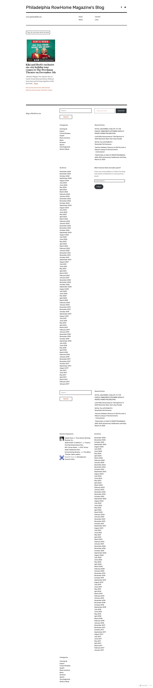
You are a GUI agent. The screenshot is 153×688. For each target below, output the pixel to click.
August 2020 (64, 289)
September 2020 (66, 287)
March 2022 (64, 246)
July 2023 (63, 210)
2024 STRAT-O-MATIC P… (73, 443)
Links (96, 20)
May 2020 (63, 296)
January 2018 (64, 357)
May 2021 (63, 269)
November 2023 (65, 201)
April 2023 (63, 217)
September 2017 (65, 366)
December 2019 (65, 307)
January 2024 (65, 196)
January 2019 (64, 332)
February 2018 (65, 354)
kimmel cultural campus (33, 90)
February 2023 (65, 221)
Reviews (63, 142)
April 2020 (63, 298)
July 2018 (63, 343)
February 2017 (65, 381)
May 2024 (63, 187)
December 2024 (65, 171)
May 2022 (63, 241)
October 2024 (64, 176)
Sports (62, 145)
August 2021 (64, 262)
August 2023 (64, 208)
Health (62, 136)
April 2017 (63, 377)
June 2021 (63, 266)
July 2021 (63, 264)
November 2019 (65, 309)
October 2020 (65, 284)
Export (62, 131)
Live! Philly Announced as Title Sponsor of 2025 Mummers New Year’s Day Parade (109, 138)
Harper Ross (69, 438)
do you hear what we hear (34, 87)
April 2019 (63, 325)
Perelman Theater (47, 90)
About (81, 20)
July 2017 (63, 370)
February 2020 (65, 302)
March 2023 (64, 219)
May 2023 (63, 214)
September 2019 (65, 314)
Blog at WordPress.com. (33, 113)
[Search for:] (76, 110)
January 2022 (65, 250)
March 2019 (64, 327)
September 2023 (66, 205)
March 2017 (64, 379)
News (62, 140)
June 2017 (63, 372)
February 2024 (65, 194)
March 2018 (64, 352)
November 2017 (65, 361)
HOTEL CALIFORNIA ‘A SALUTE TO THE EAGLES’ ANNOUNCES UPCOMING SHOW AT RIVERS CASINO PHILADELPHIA (109, 131)
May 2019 (63, 323)
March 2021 (64, 273)
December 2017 (65, 359)
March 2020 (64, 300)
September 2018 (65, 341)
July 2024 (63, 183)
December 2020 (65, 280)
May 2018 (63, 348)
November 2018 (65, 336)
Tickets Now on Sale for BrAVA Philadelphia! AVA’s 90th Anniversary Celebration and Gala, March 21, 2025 (110, 157)
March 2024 (64, 192)
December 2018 (65, 334)
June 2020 (63, 293)
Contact (97, 17)
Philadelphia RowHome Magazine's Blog (65, 7)
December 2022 (65, 226)
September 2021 (65, 259)
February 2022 (65, 248)
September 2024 (66, 178)
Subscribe (121, 111)
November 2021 (65, 255)
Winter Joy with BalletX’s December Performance (103, 143)
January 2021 (64, 278)
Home (81, 17)
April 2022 (63, 244)
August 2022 (64, 235)
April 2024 (63, 189)
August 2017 (64, 368)
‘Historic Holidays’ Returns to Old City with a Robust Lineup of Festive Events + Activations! (110, 149)
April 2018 (63, 350)
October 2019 (64, 312)
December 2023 (65, 199)
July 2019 (63, 318)
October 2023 (64, 203)
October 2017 (64, 363)
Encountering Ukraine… (73, 452)
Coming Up (63, 129)
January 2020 (65, 305)
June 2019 (63, 321)
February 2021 (65, 275)
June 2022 (63, 239)
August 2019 (64, 316)
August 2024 (64, 180)
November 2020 (65, 282)
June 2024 (63, 185)
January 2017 (64, 384)
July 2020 (63, 291)
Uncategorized (65, 147)
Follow (99, 187)
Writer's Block (64, 149)
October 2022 (64, 230)
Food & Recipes (65, 133)
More (36, 84)
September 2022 (66, 232)
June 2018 (63, 345)
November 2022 (65, 228)
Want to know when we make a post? (107, 168)
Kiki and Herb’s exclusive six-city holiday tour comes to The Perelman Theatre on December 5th (41, 68)
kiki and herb (46, 87)
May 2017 (63, 375)
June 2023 (63, 212)
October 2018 (64, 339)
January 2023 (65, 223)
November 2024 (65, 174)
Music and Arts (65, 138)
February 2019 (65, 330)
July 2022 (63, 237)
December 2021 (65, 253)
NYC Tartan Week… (71, 447)
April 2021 (63, 271)
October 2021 (64, 257)
